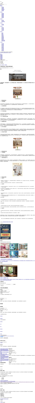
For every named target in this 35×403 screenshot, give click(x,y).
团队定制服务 (3, 21)
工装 (8, 52)
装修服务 (1, 55)
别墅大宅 (7, 52)
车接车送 (1, 381)
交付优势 (3, 29)
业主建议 (7, 360)
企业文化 (3, 46)
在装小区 (3, 24)
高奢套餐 (3, 14)
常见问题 (3, 48)
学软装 (2, 356)
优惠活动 (3, 17)
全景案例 (3, 10)
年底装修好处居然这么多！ (16, 260)
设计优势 (3, 28)
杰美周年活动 (2, 52)
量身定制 (3, 15)
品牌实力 (3, 27)
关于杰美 (3, 43)
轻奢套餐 (6, 350)
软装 (10, 52)
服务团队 (1, 56)
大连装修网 (5, 380)
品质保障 (1, 26)
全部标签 (14, 381)
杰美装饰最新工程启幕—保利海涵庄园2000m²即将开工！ (27, 260)
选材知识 (3, 39)
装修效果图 (3, 9)
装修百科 (1, 31)
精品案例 (5, 349)
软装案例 (3, 8)
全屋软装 (3, 16)
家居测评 (3, 38)
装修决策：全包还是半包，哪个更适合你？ (8, 260)
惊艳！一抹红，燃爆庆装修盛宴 (25, 279)
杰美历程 (6, 359)
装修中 (2, 33)
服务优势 (3, 30)
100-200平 (9, 381)
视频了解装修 (2, 358)
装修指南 (3, 36)
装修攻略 (3, 37)
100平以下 (7, 381)
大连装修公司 (2, 380)
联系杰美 (3, 50)
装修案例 (1, 54)
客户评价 (3, 45)
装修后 (2, 34)
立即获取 (1, 342)
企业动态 (3, 49)
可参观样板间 (4, 381)
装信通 (7, 380)
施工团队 (6, 352)
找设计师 (3, 20)
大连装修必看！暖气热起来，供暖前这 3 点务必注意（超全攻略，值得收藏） (12, 279)
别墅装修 (3, 13)
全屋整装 (5, 52)
